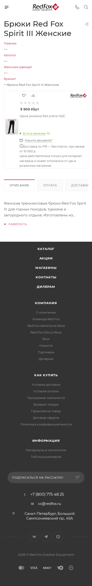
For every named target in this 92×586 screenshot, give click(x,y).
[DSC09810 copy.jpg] (12, 127)
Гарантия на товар (46, 411)
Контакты (46, 277)
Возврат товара (46, 404)
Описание (19, 185)
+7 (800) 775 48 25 (47, 494)
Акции (46, 258)
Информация (46, 440)
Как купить (46, 375)
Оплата (50, 185)
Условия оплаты (46, 391)
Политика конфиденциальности (46, 424)
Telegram (46, 537)
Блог (46, 339)
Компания (46, 303)
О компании (46, 312)
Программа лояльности (46, 398)
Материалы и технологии (46, 450)
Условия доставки (46, 384)
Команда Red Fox (46, 319)
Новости (46, 345)
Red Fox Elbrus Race (46, 332)
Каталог (46, 249)
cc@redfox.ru (49, 503)
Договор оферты (46, 418)
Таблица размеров (46, 457)
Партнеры (46, 352)
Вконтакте (34, 537)
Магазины (45, 268)
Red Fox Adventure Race (46, 326)
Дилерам (46, 287)
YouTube (58, 537)
